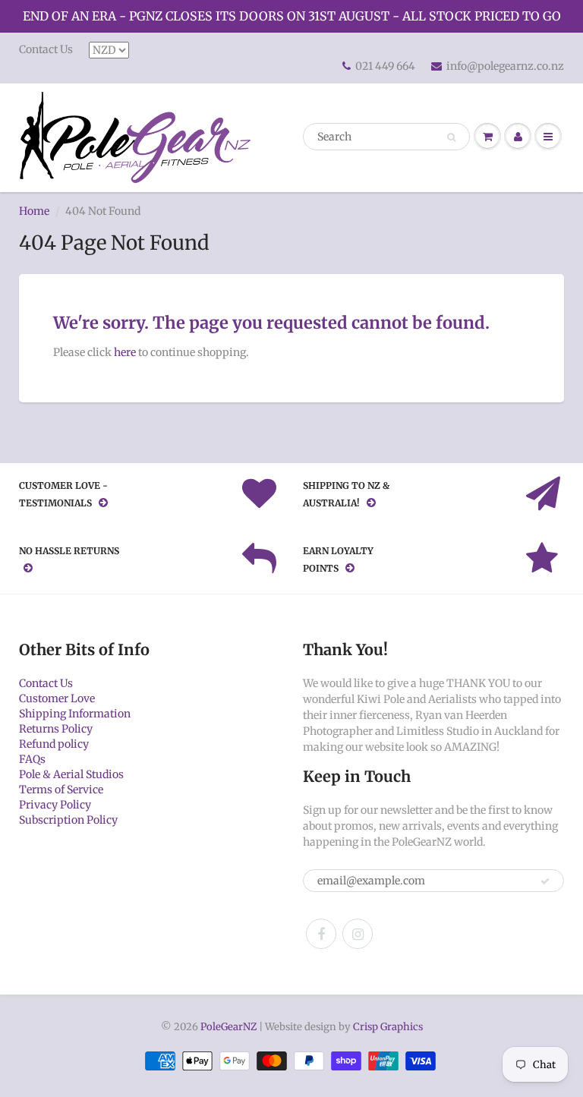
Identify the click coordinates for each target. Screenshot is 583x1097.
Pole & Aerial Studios (71, 774)
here (125, 352)
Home (34, 211)
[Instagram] (357, 934)
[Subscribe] (545, 881)
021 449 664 (385, 66)
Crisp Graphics (388, 1026)
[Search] (451, 137)
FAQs (32, 759)
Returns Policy (56, 729)
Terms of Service (61, 789)
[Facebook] (321, 934)
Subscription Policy (68, 820)
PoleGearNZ (228, 1026)
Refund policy (54, 744)
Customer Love (57, 698)
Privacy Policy (55, 805)
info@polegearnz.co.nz (505, 66)
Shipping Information (75, 713)
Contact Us (46, 49)
